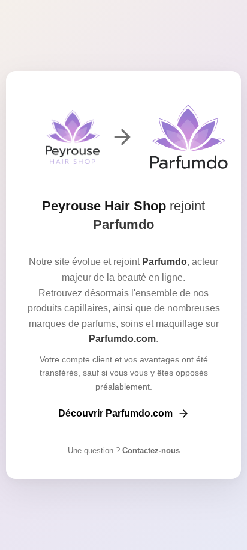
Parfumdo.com (122, 339)
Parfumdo (123, 224)
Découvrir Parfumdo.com (115, 413)
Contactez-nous (150, 450)
